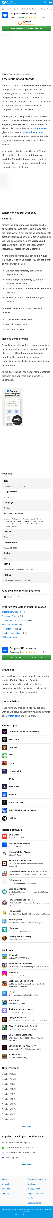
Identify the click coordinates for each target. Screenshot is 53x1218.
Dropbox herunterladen (12, 633)
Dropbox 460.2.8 (9, 1104)
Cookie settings (34, 1203)
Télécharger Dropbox (11, 612)
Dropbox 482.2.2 (9, 1089)
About (4, 1179)
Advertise (6, 1189)
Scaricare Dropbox (10, 625)
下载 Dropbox (8, 637)
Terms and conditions (36, 1179)
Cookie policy (33, 1184)
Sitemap (5, 1193)
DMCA (30, 1198)
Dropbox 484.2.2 (9, 1079)
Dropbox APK (23, 13)
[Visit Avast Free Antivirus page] (26, 23)
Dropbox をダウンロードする (15, 620)
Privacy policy (33, 1189)
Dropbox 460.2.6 (9, 1109)
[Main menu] (50, 2)
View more (26, 1126)
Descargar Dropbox (10, 616)
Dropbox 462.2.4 (9, 1099)
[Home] (3, 9)
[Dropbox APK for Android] (5, 15)
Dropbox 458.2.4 (9, 1094)
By (14, 17)
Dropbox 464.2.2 (9, 1119)
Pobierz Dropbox (9, 629)
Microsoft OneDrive (33, 132)
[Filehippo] (9, 2)
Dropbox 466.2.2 (9, 1114)
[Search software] (45, 2)
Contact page (13, 716)
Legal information (35, 1193)
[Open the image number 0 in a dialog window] (12, 407)
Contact (5, 1184)
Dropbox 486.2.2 (9, 1074)
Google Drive (40, 128)
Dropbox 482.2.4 (9, 1084)
